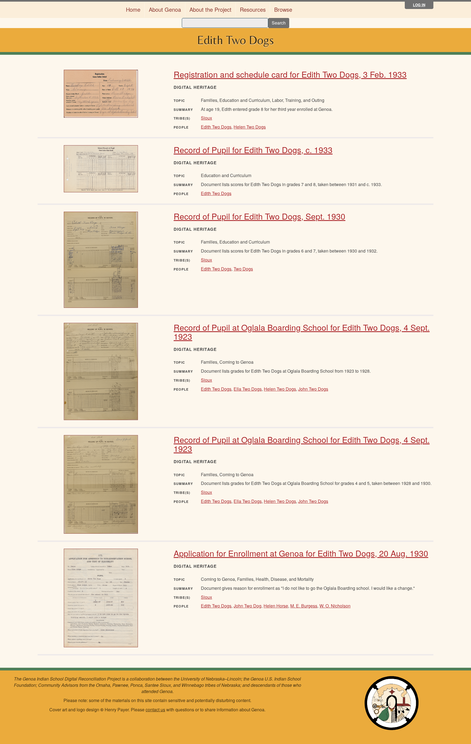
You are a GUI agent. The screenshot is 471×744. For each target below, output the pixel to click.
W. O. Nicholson (335, 606)
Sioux (206, 118)
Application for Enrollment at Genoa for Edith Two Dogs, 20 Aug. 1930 (301, 553)
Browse (283, 9)
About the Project (210, 9)
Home (133, 9)
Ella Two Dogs (248, 389)
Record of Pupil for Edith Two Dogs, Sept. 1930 (259, 216)
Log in (419, 4)
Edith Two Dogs (216, 127)
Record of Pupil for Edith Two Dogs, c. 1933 (253, 150)
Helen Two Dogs (250, 127)
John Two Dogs (313, 389)
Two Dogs (243, 269)
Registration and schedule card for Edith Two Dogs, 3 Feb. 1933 (290, 74)
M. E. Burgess (303, 606)
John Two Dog (247, 606)
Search (279, 23)
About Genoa (165, 9)
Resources (253, 9)
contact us (155, 709)
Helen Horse (276, 606)
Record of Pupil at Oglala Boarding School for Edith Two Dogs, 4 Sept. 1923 (302, 331)
